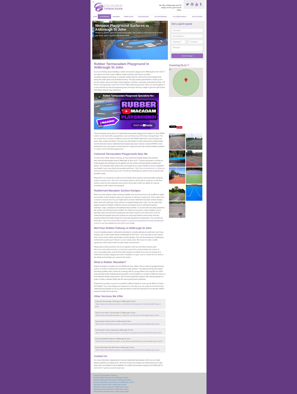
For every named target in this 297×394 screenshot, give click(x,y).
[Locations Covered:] (93, 2)
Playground (104, 16)
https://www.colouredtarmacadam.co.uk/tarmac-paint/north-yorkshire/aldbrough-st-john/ (128, 324)
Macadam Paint (143, 16)
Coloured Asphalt (180, 16)
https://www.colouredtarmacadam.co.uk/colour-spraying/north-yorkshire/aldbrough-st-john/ (129, 333)
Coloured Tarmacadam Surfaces (105, 375)
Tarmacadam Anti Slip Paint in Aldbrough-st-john (111, 391)
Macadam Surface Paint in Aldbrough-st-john (110, 384)
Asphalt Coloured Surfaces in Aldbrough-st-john (111, 389)
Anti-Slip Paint (197, 16)
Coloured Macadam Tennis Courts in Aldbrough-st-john (114, 382)
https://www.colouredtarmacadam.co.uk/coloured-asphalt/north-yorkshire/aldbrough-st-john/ (129, 341)
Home (95, 16)
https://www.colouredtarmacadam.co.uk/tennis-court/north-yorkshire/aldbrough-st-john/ (127, 315)
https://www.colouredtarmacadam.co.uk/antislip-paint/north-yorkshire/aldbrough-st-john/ (128, 350)
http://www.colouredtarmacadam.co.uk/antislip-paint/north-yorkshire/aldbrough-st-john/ (125, 249)
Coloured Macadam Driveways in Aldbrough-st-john (112, 380)
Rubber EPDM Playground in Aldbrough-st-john (111, 377)
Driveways (116, 16)
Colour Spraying (160, 16)
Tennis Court (129, 16)
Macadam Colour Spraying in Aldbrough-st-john (111, 387)
